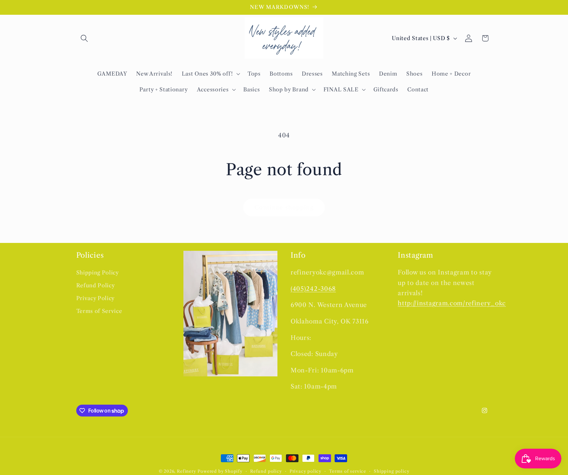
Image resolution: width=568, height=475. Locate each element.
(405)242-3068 (313, 289)
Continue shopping (284, 207)
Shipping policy (391, 471)
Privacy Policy (95, 298)
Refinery (186, 471)
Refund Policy (95, 285)
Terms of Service (99, 311)
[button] (84, 38)
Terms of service (347, 471)
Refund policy (266, 471)
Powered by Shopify (220, 471)
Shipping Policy (97, 272)
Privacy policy (305, 471)
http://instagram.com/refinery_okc (452, 303)
